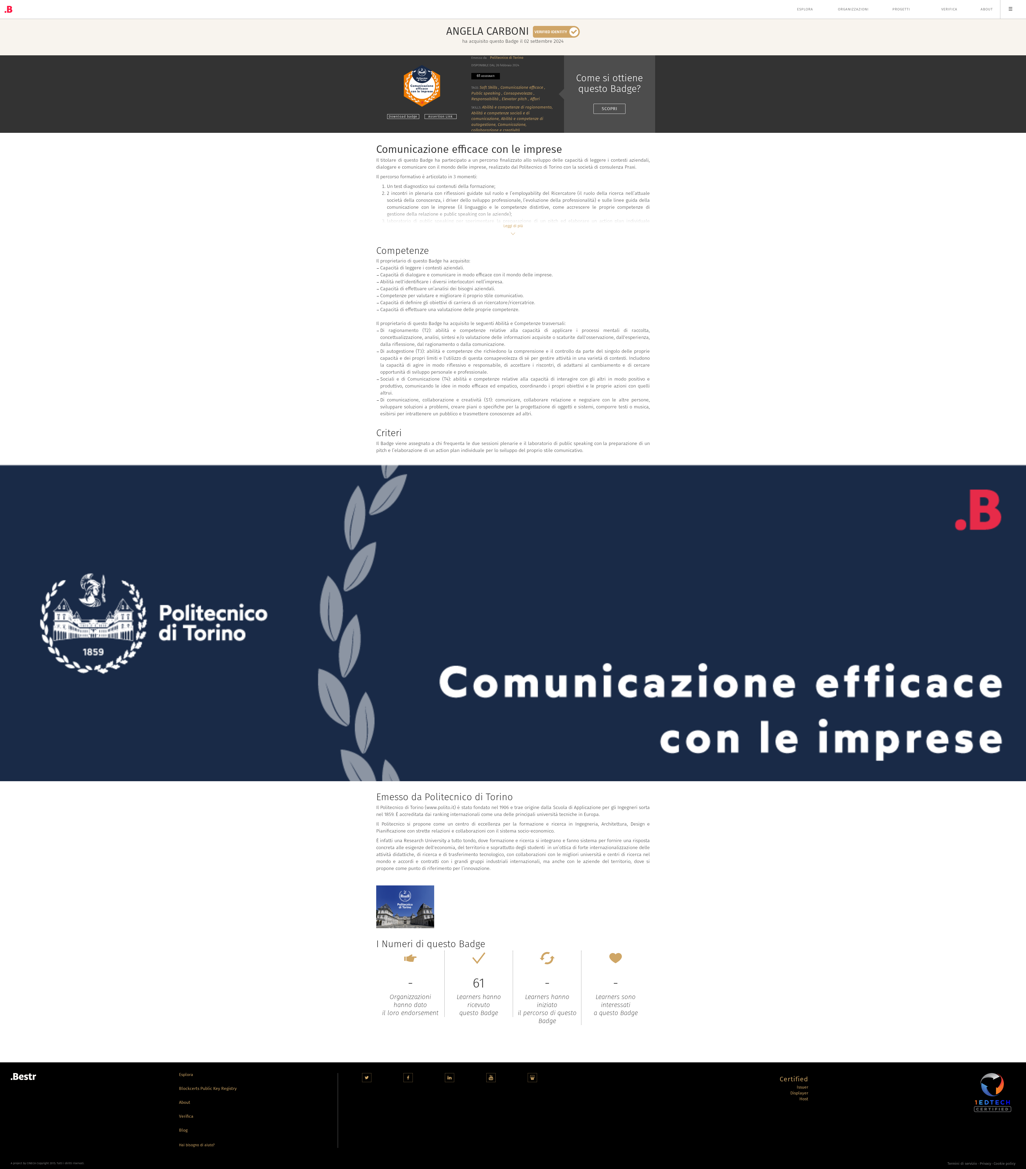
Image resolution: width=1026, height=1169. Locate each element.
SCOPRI (609, 108)
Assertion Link (440, 116)
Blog (183, 1131)
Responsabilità (485, 98)
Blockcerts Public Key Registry (208, 1089)
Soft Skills (488, 87)
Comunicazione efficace (521, 87)
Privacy (985, 1164)
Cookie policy (1004, 1164)
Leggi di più (513, 226)
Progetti (901, 9)
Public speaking (485, 93)
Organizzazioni (853, 9)
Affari (535, 98)
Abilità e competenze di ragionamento (517, 107)
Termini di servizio (962, 1164)
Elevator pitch (514, 98)
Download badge (403, 116)
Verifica (949, 9)
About (987, 9)
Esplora (805, 9)
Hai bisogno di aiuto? (197, 1145)
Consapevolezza (518, 93)
